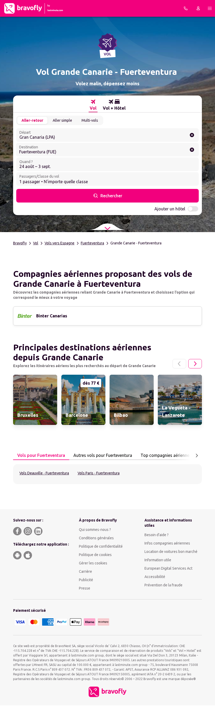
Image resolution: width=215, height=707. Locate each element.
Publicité (86, 580)
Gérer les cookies (93, 563)
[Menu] (210, 8)
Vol (35, 243)
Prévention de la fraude (163, 585)
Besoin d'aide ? (156, 535)
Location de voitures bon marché (170, 551)
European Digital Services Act (168, 568)
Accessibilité (154, 577)
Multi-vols (90, 120)
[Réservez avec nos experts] (185, 8)
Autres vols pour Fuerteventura (102, 455)
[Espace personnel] (198, 8)
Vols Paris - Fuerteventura (99, 473)
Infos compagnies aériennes (167, 543)
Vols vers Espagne (59, 243)
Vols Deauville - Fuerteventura (44, 473)
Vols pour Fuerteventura (41, 455)
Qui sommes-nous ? (95, 530)
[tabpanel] (107, 474)
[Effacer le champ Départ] (192, 135)
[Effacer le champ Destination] (192, 149)
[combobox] (107, 135)
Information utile (157, 560)
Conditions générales (96, 538)
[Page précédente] (179, 363)
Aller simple (62, 120)
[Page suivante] (195, 363)
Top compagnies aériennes (166, 455)
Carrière (85, 571)
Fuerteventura (92, 243)
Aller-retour (32, 120)
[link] (35, 400)
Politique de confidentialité (101, 546)
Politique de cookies (95, 555)
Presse (84, 588)
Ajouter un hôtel (169, 208)
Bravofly (20, 243)
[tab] (93, 105)
